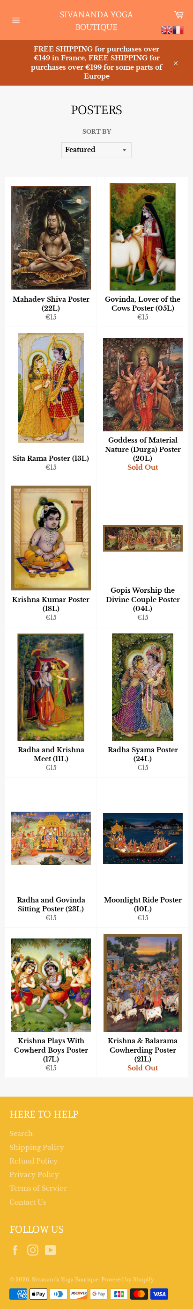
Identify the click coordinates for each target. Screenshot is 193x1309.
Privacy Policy (34, 1175)
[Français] (178, 29)
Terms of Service (38, 1188)
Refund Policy (33, 1161)
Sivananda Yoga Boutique (96, 20)
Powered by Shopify (127, 1279)
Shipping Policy (36, 1147)
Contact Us (27, 1202)
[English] (166, 29)
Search (21, 1133)
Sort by (96, 131)
